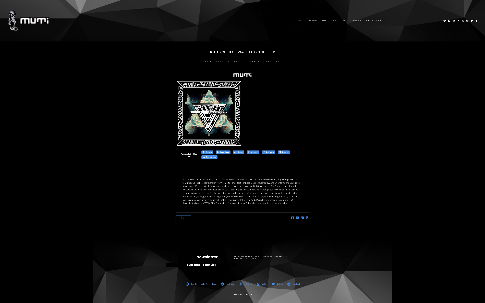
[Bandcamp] (449, 20)
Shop (334, 20)
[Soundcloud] (458, 20)
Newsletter (207, 257)
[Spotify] (444, 20)
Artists (300, 20)
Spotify (208, 152)
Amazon (254, 152)
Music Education (373, 20)
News (324, 20)
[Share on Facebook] (292, 218)
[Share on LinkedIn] (302, 218)
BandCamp (224, 152)
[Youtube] (453, 20)
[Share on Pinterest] (307, 218)
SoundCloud (210, 157)
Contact (357, 20)
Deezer (285, 152)
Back (183, 218)
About (345, 20)
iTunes (240, 152)
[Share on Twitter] (297, 218)
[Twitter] (472, 20)
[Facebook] (467, 20)
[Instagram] (462, 20)
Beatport (270, 152)
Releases (313, 20)
